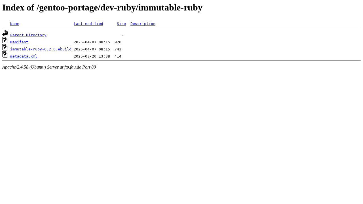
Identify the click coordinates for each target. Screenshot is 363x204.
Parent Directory (28, 35)
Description (142, 24)
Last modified (88, 24)
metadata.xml (23, 56)
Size (121, 24)
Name (14, 24)
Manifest (19, 42)
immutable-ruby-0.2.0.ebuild (40, 49)
